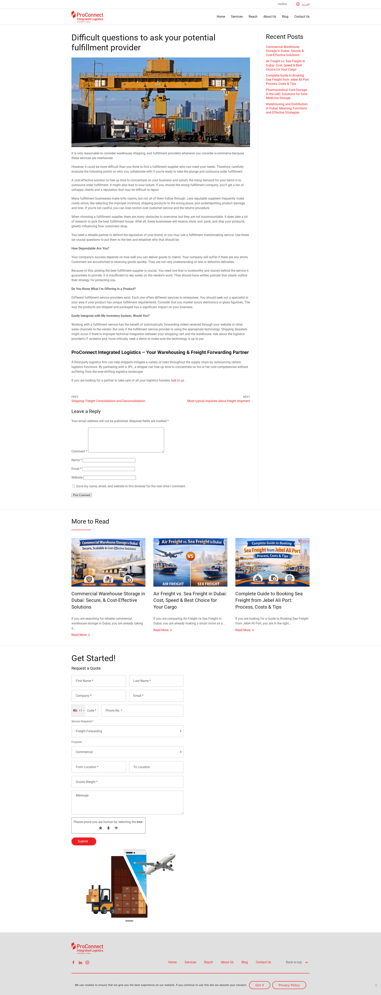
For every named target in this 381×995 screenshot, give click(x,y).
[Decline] (376, 985)
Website (77, 477)
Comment (79, 451)
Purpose (76, 742)
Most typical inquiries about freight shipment (218, 401)
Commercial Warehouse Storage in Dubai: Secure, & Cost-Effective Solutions (285, 51)
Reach (253, 16)
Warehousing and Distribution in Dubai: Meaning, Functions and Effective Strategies (287, 108)
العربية (306, 4)
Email (76, 469)
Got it (259, 985)
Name (76, 460)
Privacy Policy (289, 985)
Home (221, 16)
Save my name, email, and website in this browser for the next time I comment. (131, 486)
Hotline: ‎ (283, 4)
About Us (269, 16)
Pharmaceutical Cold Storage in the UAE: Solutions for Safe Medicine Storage (286, 94)
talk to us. (178, 380)
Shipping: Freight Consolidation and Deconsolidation (108, 401)
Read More (79, 635)
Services (237, 16)
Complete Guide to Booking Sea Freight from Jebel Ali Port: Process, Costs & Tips (287, 80)
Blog (285, 16)
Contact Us (302, 16)
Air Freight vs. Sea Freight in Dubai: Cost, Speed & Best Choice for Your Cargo (285, 65)
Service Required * (82, 721)
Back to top (294, 962)
